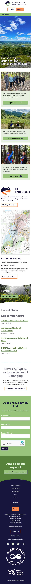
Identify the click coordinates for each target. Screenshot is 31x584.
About (15, 497)
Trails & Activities (15, 485)
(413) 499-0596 (15, 521)
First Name (5, 416)
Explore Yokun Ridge (9, 277)
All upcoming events (9, 296)
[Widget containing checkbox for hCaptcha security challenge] (13, 443)
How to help (13, 176)
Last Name (5, 424)
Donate (19, 9)
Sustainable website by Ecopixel (15, 580)
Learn (15, 494)
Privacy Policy (15, 536)
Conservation (15, 488)
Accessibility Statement (15, 539)
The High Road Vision (9, 205)
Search (15, 502)
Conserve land (14, 138)
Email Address (7, 433)
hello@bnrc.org (17, 526)
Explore (11, 103)
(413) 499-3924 (16, 523)
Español (11, 9)
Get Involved (15, 491)
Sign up (4, 448)
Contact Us (15, 531)
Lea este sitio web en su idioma (15, 472)
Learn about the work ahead (15, 388)
